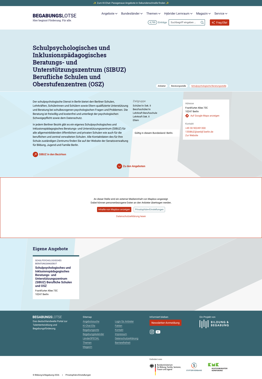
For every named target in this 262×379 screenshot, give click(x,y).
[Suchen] (202, 22)
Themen (87, 342)
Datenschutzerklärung (126, 338)
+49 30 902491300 (195, 128)
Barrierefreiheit (122, 342)
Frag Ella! (221, 22)
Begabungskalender (93, 334)
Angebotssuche (91, 321)
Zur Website (191, 135)
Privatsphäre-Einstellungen (149, 209)
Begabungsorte (91, 329)
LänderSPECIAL (91, 338)
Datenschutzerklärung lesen (131, 216)
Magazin (87, 346)
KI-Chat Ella (89, 325)
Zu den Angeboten (134, 166)
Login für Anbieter (124, 321)
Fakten (118, 325)
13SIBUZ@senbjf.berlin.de (199, 131)
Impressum (121, 334)
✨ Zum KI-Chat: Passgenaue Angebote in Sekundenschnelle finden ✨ (131, 3)
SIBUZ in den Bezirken (52, 154)
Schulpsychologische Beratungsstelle (208, 86)
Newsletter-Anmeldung (165, 322)
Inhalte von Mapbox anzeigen (114, 209)
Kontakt (119, 329)
